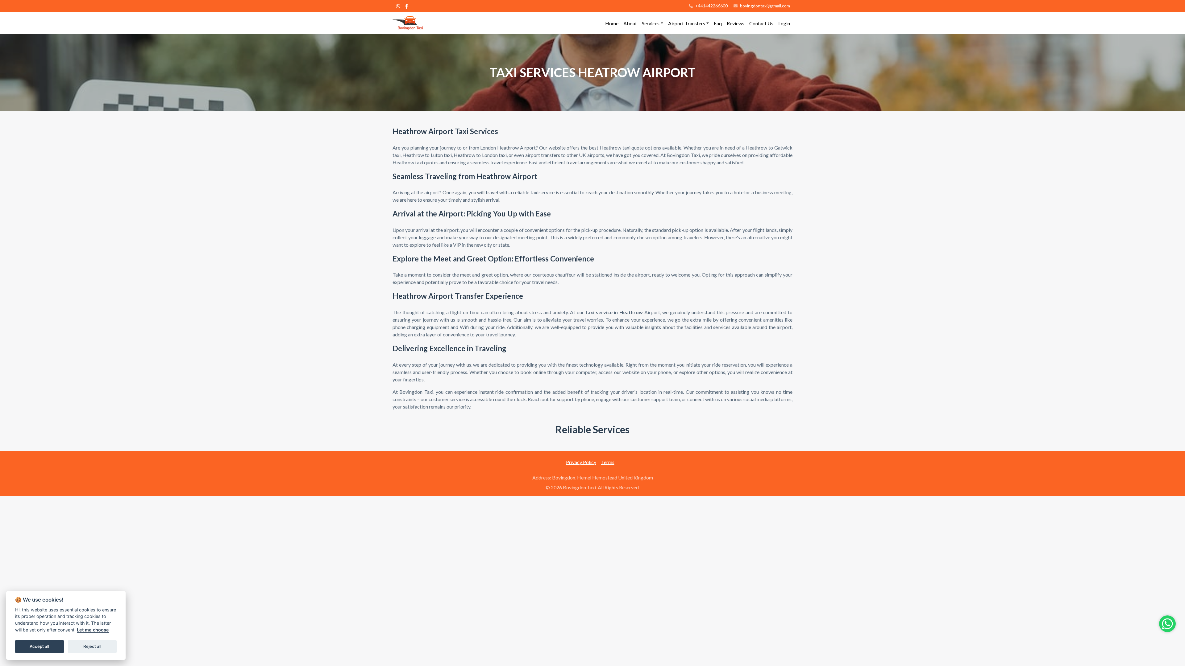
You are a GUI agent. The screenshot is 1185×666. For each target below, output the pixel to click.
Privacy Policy (581, 462)
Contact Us (761, 23)
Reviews (735, 23)
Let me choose (93, 629)
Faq (718, 23)
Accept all (39, 646)
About (630, 23)
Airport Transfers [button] (686, 23)
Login (784, 23)
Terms (607, 462)
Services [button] (650, 23)
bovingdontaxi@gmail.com (765, 5)
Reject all (92, 646)
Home (611, 23)
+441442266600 (711, 5)
